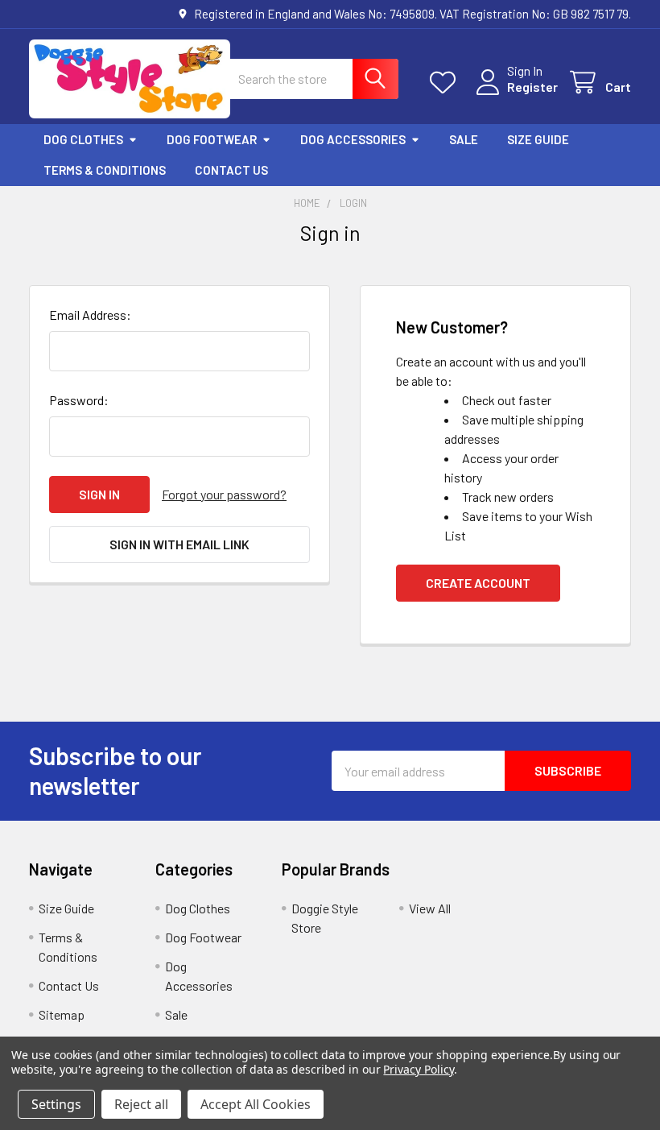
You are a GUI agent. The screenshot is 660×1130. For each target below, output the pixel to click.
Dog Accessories (353, 139)
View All (430, 908)
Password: (79, 400)
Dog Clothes (83, 139)
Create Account (478, 582)
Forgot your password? (224, 494)
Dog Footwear (212, 139)
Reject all (141, 1104)
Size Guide (538, 139)
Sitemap (62, 1014)
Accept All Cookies (255, 1104)
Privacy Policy (418, 1069)
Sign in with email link (179, 544)
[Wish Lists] (446, 82)
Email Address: (90, 314)
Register (532, 86)
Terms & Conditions (104, 170)
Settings (56, 1104)
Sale (463, 139)
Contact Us (231, 170)
